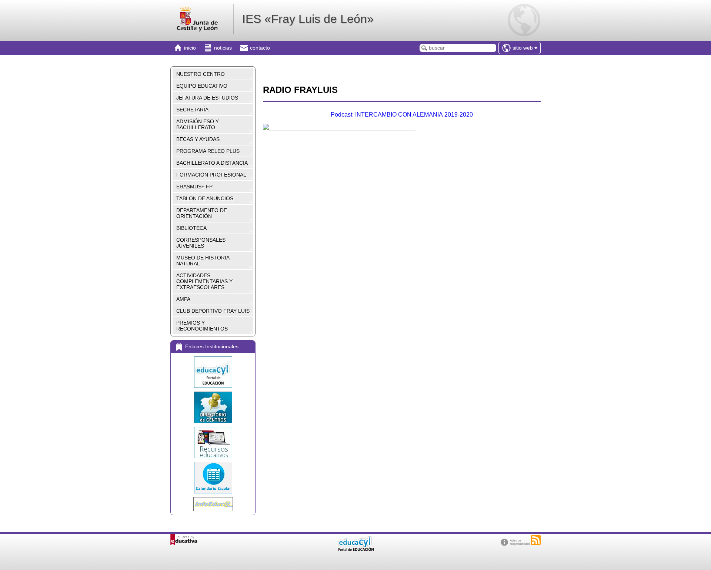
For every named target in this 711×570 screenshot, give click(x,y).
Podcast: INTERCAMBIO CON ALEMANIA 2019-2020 (402, 114)
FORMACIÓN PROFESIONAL (211, 175)
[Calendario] (213, 477)
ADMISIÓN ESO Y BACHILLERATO (197, 124)
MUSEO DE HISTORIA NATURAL (203, 260)
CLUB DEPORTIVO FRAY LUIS (213, 311)
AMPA (183, 299)
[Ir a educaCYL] (355, 549)
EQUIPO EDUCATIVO (201, 86)
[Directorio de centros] (213, 407)
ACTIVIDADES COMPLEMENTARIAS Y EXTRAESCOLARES (204, 281)
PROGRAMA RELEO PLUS (208, 151)
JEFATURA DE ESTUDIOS (207, 98)
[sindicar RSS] (536, 540)
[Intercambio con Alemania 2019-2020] (266, 128)
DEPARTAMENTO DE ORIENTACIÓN (201, 213)
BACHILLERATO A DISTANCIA (212, 163)
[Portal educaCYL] (213, 372)
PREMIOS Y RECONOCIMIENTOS (202, 326)
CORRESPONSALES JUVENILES (201, 243)
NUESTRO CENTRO (200, 74)
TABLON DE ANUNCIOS (204, 198)
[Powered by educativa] (183, 539)
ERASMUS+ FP (194, 187)
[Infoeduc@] (213, 504)
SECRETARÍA (192, 110)
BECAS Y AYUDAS (198, 139)
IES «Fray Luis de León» (308, 19)
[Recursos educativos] (213, 442)
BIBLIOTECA (191, 228)
